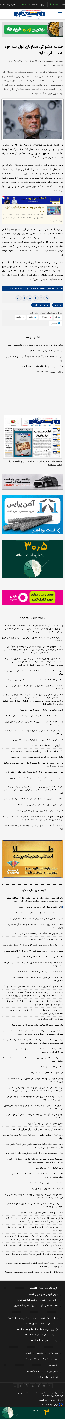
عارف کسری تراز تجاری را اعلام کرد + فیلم (45, 350)
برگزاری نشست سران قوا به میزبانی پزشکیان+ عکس (40, 907)
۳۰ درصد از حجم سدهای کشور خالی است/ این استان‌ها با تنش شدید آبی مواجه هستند (35, 1205)
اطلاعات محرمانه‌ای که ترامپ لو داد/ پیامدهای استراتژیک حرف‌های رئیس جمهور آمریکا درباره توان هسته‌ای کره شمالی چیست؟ (34, 1238)
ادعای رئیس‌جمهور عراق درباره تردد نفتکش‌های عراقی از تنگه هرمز (34, 772)
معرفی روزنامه (52, 1371)
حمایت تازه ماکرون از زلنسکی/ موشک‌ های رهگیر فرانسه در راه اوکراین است (35, 926)
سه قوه (58, 305)
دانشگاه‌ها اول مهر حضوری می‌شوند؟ (46, 1182)
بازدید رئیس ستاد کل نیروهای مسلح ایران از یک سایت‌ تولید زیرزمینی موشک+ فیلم (32, 1059)
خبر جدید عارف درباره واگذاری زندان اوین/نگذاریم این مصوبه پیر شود (34, 358)
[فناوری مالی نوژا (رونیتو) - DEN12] (32, 859)
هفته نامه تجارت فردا (49, 1305)
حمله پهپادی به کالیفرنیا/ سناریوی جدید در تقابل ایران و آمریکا (35, 680)
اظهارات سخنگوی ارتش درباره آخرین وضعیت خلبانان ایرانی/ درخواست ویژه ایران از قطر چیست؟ (36, 779)
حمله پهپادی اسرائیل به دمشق (50, 1067)
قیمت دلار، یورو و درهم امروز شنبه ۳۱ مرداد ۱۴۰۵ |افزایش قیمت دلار (32, 951)
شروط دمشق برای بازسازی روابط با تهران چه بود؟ (41, 710)
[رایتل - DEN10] (32, 597)
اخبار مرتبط (32, 337)
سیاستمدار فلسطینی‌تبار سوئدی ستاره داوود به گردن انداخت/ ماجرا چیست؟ (34, 827)
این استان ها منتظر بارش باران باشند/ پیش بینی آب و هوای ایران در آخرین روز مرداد (33, 723)
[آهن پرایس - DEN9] (32, 514)
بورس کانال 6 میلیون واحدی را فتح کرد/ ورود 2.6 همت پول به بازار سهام (33, 1137)
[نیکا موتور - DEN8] (32, 482)
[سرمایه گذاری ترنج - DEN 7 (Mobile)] (32, 29)
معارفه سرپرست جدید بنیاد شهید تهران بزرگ (24, 209)
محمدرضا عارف (41, 305)
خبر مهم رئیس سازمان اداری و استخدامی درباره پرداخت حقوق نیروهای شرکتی (35, 1229)
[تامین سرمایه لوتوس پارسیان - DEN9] (32, 559)
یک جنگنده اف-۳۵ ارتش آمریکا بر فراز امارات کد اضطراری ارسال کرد (33, 715)
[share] (26, 1385)
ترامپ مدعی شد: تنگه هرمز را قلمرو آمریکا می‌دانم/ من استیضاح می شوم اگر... (33, 732)
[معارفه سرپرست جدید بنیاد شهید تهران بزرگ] (54, 210)
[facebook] (41, 298)
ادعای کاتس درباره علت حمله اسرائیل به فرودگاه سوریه (39, 956)
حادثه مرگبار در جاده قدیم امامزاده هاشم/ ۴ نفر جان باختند (36, 751)
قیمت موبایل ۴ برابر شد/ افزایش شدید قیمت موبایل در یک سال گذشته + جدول (34, 687)
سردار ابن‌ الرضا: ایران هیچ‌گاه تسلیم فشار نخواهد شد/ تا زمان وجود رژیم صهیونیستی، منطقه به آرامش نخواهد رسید (33, 1041)
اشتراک (29, 1353)
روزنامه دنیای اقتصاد (49, 1300)
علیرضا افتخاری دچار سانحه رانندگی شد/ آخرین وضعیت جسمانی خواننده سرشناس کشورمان (35, 1012)
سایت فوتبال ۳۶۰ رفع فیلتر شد (49, 1168)
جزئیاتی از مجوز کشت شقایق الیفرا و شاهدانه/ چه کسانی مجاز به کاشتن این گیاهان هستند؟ (34, 1265)
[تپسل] (3, 197)
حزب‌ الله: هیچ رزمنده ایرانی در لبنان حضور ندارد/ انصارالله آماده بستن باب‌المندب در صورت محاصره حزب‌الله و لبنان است (35, 899)
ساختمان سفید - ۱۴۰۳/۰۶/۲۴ (50, 372)
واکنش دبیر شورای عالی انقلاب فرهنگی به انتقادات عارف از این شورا (33, 799)
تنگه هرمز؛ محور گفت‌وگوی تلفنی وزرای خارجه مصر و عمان (37, 1025)
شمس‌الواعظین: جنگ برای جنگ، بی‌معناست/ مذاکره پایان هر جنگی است (33, 1247)
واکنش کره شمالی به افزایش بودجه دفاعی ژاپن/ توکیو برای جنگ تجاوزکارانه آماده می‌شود (35, 1050)
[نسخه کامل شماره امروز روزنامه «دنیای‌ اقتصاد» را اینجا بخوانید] (32, 436)
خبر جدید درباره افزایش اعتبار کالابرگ (47, 1072)
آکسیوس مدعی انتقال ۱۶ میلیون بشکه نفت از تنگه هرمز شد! (36, 918)
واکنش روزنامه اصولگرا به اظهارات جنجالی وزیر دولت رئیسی (37, 757)
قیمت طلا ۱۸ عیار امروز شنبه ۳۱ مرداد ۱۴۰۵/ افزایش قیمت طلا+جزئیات (37, 979)
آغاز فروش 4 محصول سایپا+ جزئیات (47, 1188)
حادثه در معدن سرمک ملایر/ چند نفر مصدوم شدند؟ (39, 912)
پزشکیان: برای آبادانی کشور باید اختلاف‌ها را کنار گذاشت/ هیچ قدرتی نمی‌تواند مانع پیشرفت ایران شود (33, 1003)
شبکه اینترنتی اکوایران (25, 1300)
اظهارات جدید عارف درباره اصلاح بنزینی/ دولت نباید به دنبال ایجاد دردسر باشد (34, 1256)
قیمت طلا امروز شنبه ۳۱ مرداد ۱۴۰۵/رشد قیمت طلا (40, 971)
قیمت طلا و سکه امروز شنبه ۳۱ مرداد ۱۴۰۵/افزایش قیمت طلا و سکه (33, 986)
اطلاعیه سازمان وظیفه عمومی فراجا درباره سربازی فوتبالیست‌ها (36, 1129)
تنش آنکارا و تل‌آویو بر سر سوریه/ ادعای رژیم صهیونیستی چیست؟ (34, 1272)
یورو (31, 4)
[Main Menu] (60, 14)
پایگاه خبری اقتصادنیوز (24, 1305)
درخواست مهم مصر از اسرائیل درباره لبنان (45, 939)
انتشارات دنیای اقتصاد (48, 1318)
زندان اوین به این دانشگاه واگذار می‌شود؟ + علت (41, 366)
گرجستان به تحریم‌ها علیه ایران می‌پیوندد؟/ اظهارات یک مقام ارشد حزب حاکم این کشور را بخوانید (34, 1196)
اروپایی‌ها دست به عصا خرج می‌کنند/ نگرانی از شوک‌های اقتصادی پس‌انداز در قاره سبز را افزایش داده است (34, 1161)
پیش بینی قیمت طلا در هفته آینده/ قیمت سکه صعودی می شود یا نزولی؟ (33, 672)
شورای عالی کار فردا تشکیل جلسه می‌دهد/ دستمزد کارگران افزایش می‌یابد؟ (34, 1116)
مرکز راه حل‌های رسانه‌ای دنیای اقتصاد (41, 1335)
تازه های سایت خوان (33, 890)
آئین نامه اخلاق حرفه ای (47, 1377)
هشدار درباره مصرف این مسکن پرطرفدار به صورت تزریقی (38, 739)
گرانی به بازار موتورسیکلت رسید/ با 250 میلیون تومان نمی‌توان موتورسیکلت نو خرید (35, 1175)
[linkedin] (29, 298)
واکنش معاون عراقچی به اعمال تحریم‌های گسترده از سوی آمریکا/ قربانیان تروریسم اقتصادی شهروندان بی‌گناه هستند (34, 1220)
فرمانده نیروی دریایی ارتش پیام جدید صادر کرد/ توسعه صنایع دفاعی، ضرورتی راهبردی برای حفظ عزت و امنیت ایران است (32, 1032)
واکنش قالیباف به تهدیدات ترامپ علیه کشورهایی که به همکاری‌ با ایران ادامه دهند (34, 1080)
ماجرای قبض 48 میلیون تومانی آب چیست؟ (43, 1123)
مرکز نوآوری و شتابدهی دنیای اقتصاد (42, 1323)
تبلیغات (40, 1353)
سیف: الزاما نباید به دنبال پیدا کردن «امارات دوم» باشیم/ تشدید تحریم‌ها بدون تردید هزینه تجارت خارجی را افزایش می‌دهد (35, 1089)
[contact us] (20, 1385)
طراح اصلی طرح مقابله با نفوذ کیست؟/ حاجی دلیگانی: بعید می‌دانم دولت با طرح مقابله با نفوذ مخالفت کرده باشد (33, 818)
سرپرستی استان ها (50, 1358)
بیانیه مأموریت (33, 1371)
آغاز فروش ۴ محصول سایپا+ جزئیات (47, 745)
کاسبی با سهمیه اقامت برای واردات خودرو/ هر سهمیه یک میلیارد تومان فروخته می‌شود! (34, 1098)
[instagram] (50, 1385)
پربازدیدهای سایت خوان (32, 618)
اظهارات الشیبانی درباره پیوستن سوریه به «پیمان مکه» (39, 810)
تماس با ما (53, 1353)
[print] (18, 298)
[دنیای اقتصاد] (29, 14)
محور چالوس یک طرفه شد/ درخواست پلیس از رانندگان (38, 933)
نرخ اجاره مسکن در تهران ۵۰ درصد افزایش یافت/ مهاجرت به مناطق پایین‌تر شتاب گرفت (33, 764)
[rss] (32, 1385)
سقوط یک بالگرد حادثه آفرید (50, 1019)
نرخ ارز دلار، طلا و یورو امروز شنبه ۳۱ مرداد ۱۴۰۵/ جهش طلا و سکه (33, 945)
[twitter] (35, 298)
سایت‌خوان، (50, 288)
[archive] (15, 1385)
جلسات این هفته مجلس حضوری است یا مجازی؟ (41, 1212)
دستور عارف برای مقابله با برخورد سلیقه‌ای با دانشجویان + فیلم (35, 345)
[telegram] (24, 298)
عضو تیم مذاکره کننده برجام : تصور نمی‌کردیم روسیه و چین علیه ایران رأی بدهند (32, 639)
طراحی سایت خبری (52, 1405)
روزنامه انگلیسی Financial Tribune (43, 1340)
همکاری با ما (31, 1358)
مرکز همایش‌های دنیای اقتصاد (20, 1318)
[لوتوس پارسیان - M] (32, 1413)
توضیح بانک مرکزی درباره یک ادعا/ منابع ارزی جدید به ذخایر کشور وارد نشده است (33, 1107)
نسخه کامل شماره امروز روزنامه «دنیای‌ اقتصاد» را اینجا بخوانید (35, 463)
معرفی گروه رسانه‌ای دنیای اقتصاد (43, 1294)
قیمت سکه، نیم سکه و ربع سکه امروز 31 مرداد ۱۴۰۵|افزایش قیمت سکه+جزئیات (33, 964)
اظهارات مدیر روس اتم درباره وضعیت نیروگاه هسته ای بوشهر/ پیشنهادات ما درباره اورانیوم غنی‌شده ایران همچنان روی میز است (34, 994)
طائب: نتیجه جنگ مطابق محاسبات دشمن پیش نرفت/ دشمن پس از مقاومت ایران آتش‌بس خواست (33, 1146)
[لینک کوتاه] (46, 298)
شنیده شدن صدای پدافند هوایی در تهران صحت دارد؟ (39, 804)
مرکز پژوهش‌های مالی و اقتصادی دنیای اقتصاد (37, 1329)
